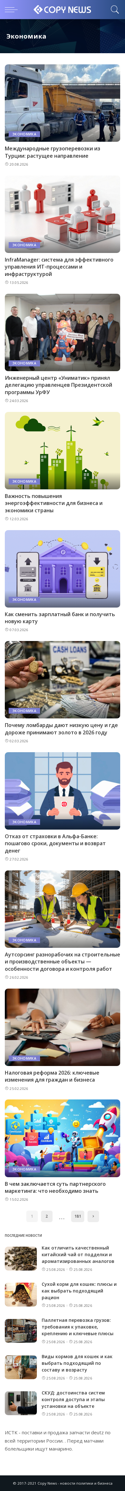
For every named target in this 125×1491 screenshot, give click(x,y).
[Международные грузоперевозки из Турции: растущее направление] (62, 103)
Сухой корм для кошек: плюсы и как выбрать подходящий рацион (79, 1290)
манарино (60, 1448)
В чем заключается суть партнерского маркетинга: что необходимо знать (55, 1187)
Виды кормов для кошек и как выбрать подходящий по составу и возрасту (77, 1363)
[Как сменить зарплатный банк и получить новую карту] (62, 569)
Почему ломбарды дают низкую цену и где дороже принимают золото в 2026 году (61, 729)
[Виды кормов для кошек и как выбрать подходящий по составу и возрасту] (21, 1367)
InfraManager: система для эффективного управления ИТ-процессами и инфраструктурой (59, 266)
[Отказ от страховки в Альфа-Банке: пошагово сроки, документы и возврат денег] (62, 791)
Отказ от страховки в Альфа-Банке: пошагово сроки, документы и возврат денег (55, 843)
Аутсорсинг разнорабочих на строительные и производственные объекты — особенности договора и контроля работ (62, 961)
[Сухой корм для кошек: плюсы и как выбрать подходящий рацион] (21, 1295)
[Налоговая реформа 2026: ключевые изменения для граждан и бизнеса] (62, 1027)
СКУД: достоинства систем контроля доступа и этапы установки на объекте (73, 1399)
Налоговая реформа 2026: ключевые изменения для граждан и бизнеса (52, 1076)
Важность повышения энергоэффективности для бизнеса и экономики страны (54, 503)
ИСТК (11, 1432)
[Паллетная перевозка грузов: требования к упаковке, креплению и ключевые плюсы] (21, 1331)
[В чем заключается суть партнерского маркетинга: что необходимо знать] (62, 1138)
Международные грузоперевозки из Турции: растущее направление (52, 152)
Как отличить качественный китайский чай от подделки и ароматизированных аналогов (78, 1254)
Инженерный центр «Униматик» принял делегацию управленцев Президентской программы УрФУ (58, 385)
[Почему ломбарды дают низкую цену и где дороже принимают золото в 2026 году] (62, 679)
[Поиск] (113, 9)
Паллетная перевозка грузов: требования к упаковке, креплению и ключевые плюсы (77, 1326)
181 (77, 1216)
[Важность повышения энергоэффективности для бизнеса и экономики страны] (62, 450)
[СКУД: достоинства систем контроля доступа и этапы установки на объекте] (21, 1403)
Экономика (24, 134)
